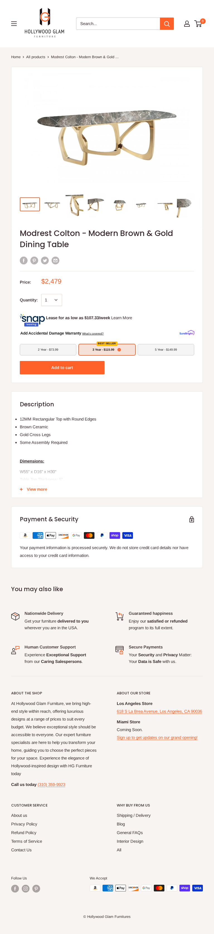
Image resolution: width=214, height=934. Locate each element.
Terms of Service (26, 841)
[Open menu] (14, 23)
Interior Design (130, 841)
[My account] (187, 24)
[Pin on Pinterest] (34, 260)
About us (19, 815)
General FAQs (130, 832)
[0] (198, 23)
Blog (121, 824)
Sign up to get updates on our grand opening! (157, 737)
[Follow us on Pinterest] (36, 889)
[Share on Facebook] (24, 260)
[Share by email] (55, 260)
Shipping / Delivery (134, 815)
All (119, 849)
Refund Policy (24, 832)
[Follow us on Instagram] (26, 889)
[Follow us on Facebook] (15, 889)
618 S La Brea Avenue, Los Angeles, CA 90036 (159, 711)
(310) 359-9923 (51, 784)
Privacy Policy (24, 824)
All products (35, 57)
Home (16, 57)
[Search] (167, 24)
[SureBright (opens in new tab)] (186, 333)
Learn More (121, 317)
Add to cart (62, 367)
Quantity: (29, 300)
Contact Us (21, 849)
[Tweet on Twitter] (45, 260)
